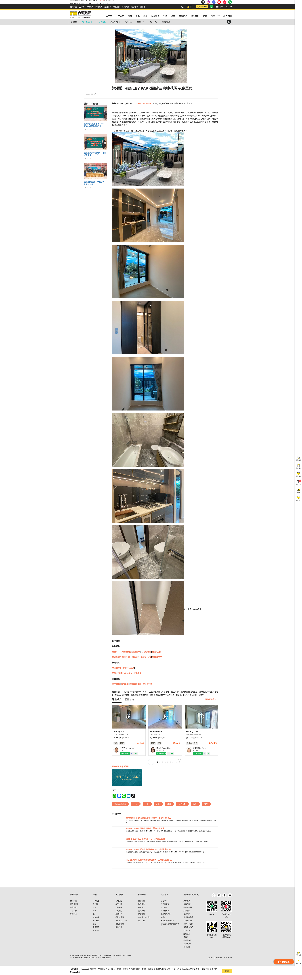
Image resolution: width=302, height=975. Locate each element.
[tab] (116, 699)
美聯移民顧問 (188, 921)
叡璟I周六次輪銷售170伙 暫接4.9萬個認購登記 (95, 125)
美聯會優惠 (166, 22)
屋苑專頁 (164, 901)
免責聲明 (210, 958)
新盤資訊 (102, 22)
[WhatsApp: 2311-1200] (211, 6)
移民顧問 (116, 7)
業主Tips (140, 22)
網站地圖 (73, 914)
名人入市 (128, 22)
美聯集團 (73, 7)
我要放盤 (285, 962)
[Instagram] (219, 895)
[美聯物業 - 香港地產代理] (80, 14)
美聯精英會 (165, 911)
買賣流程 (96, 930)
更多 (120, 767)
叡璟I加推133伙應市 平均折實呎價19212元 (95, 154)
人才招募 (73, 911)
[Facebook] (224, 895)
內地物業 (89, 7)
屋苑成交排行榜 (144, 917)
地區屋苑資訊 (115, 22)
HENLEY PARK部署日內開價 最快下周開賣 (145, 828)
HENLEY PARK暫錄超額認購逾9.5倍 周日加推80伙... (149, 849)
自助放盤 (118, 901)
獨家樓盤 (96, 921)
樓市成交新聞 (87, 22)
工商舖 (81, 7)
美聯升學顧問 (188, 924)
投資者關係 (74, 904)
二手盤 (95, 904)
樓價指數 (141, 901)
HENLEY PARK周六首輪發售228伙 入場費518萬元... (149, 860)
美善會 (163, 917)
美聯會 (142, 7)
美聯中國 (186, 911)
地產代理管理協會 (167, 921)
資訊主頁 (74, 22)
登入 (182, 7)
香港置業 (186, 930)
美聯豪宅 (96, 917)
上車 (94, 907)
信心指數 (141, 904)
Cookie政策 (75, 972)
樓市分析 (153, 22)
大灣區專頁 (165, 904)
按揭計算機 (119, 917)
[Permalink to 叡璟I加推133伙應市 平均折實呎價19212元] (95, 143)
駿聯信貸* (187, 944)
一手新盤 (96, 901)
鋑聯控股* (187, 904)
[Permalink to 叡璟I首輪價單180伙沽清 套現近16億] (95, 172)
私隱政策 (219, 958)
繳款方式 (118, 927)
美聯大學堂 (187, 940)
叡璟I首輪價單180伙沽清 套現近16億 (95, 183)
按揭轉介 (125, 7)
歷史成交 (141, 911)
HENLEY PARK (144, 104)
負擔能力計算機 (121, 921)
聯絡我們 (118, 914)
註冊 (189, 7)
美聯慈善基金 (166, 914)
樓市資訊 (164, 907)
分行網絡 (118, 907)
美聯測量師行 (188, 927)
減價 (94, 911)
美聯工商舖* (187, 907)
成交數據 (141, 914)
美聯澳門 (186, 914)
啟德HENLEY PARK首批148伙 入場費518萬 (145, 839)
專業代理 (118, 904)
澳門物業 (98, 7)
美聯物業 (186, 901)
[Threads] (214, 895)
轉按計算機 (119, 924)
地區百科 (141, 921)
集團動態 (73, 907)
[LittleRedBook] (226, 906)
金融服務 (107, 7)
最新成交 (141, 907)
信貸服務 (134, 7)
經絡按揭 (186, 934)
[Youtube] (230, 895)
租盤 (94, 924)
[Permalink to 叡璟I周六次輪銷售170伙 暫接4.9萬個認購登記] (95, 113)
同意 (227, 971)
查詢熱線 (118, 911)
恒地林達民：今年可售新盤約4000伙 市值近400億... (148, 818)
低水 (94, 914)
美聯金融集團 (188, 917)
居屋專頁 (96, 927)
